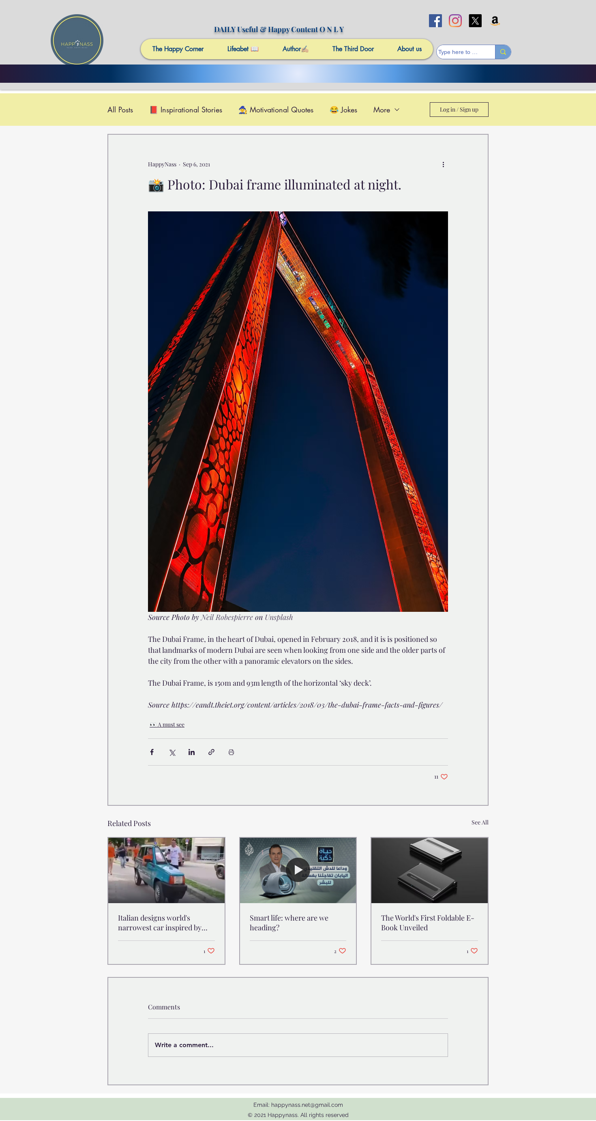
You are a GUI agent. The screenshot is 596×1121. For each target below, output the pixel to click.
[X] (475, 20)
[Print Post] (231, 752)
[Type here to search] (503, 52)
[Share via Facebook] (152, 752)
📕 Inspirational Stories (185, 109)
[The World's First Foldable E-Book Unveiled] (429, 870)
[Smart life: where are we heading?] (298, 870)
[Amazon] (495, 20)
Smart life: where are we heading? (289, 922)
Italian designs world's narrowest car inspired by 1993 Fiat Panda (160, 922)
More (381, 109)
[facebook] (435, 20)
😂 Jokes (343, 109)
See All (480, 822)
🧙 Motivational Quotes (275, 109)
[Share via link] (211, 752)
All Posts (120, 109)
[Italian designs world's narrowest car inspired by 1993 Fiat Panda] (166, 870)
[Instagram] (455, 20)
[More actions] (443, 164)
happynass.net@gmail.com (307, 1105)
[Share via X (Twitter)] (172, 752)
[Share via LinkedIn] (191, 752)
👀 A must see (167, 724)
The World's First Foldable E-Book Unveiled (427, 922)
